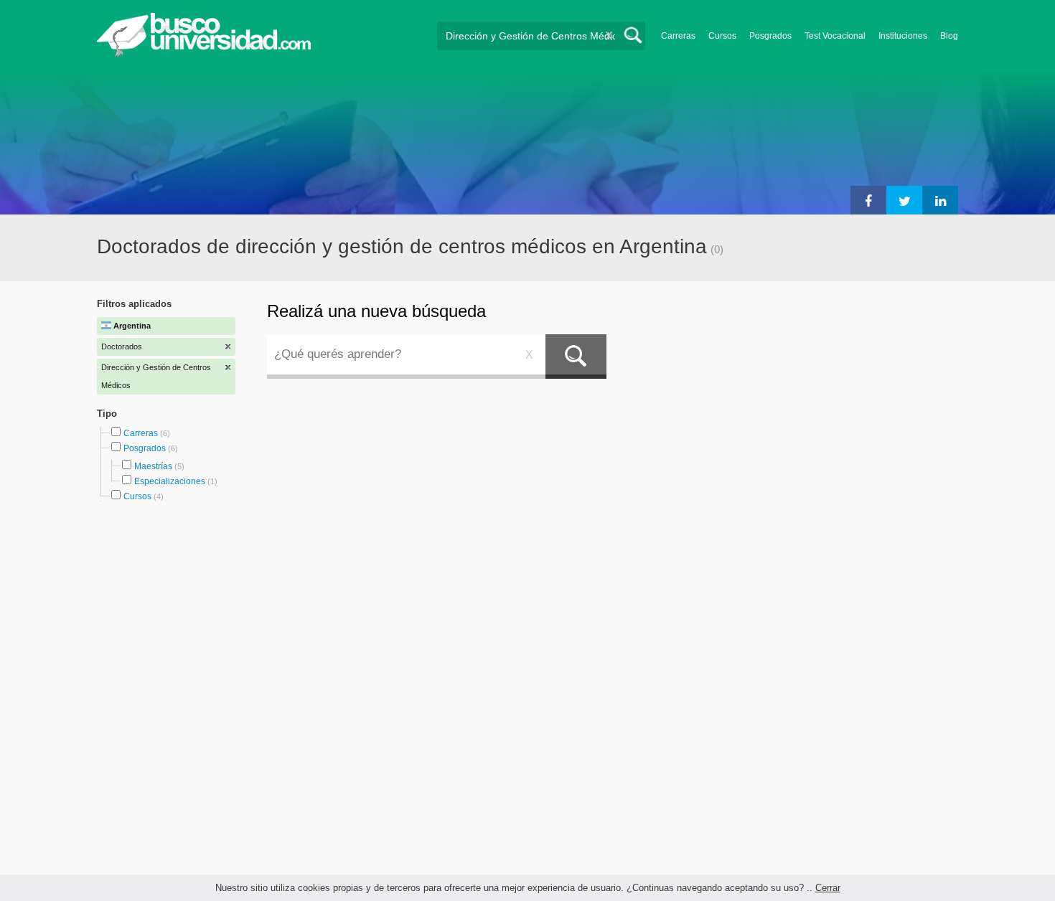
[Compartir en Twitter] (904, 200)
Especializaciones (169, 481)
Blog (949, 36)
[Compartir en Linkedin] (940, 200)
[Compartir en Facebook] (868, 200)
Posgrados (770, 36)
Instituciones (902, 36)
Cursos (722, 36)
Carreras (678, 36)
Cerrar (827, 887)
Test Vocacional (835, 36)
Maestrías (153, 466)
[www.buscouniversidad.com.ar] (204, 54)
